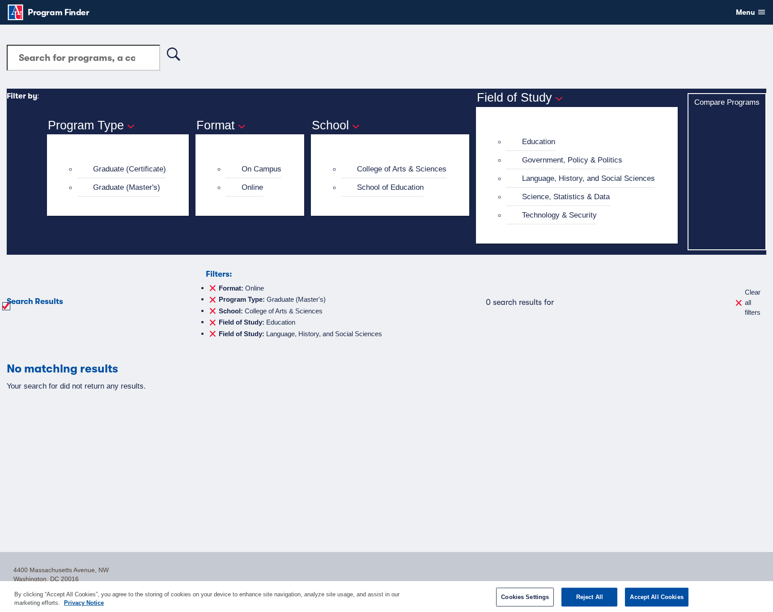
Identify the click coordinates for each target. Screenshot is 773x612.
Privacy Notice (84, 602)
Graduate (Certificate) (129, 168)
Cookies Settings (525, 597)
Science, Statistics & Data (566, 196)
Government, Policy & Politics (572, 159)
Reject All (589, 597)
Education (538, 141)
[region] (386, 596)
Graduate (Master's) (126, 187)
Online (252, 187)
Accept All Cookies (656, 597)
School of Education (390, 187)
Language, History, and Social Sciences (588, 178)
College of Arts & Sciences (401, 168)
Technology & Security (559, 214)
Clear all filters (752, 302)
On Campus (261, 168)
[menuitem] (121, 169)
